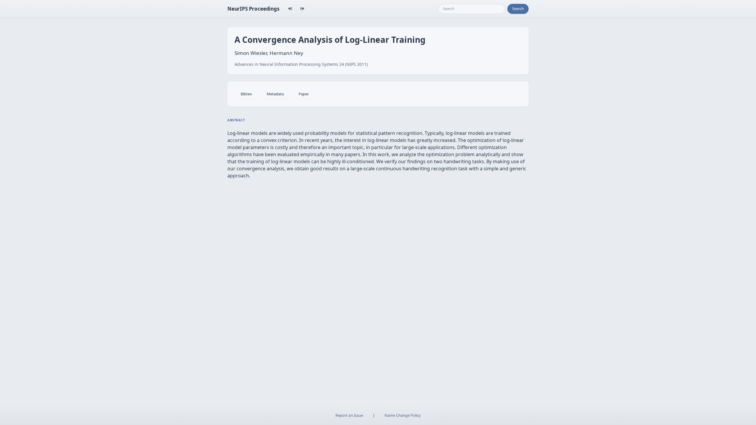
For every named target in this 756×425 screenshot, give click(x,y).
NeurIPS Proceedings (253, 8)
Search (518, 8)
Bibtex (246, 94)
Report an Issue (349, 415)
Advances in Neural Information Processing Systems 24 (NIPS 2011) (301, 64)
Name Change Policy (402, 415)
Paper (304, 94)
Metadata (275, 94)
